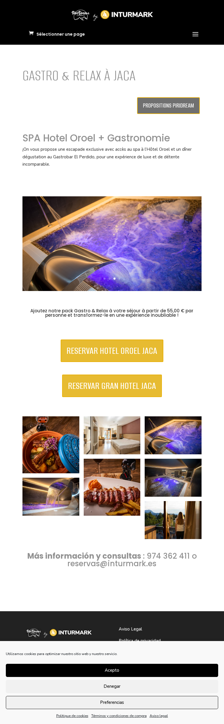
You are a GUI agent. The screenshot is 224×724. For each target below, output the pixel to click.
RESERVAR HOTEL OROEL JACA (111, 350)
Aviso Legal (130, 629)
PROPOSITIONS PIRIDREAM (168, 105)
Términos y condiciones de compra (119, 715)
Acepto (112, 670)
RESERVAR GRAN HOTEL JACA (112, 386)
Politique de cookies (72, 715)
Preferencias (112, 702)
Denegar (112, 686)
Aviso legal (159, 715)
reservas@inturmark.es (111, 563)
